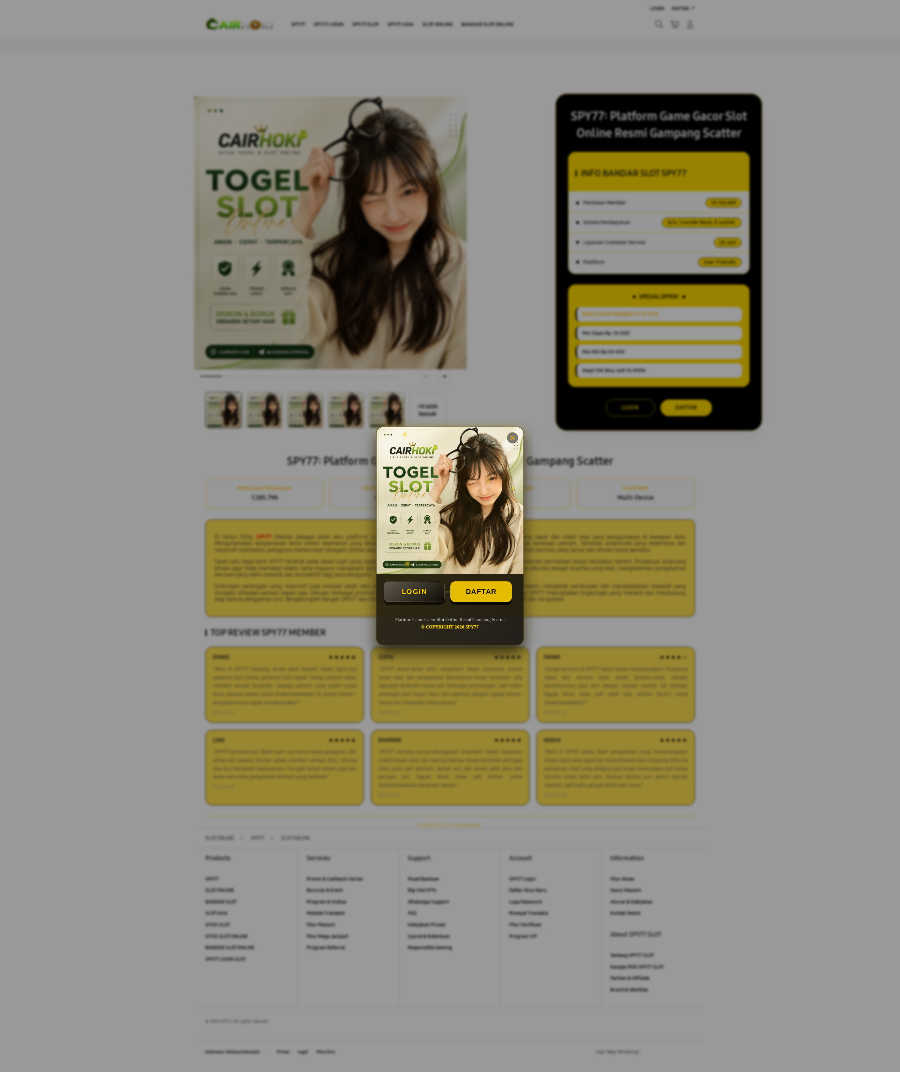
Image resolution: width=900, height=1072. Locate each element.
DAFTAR (481, 591)
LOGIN (414, 591)
